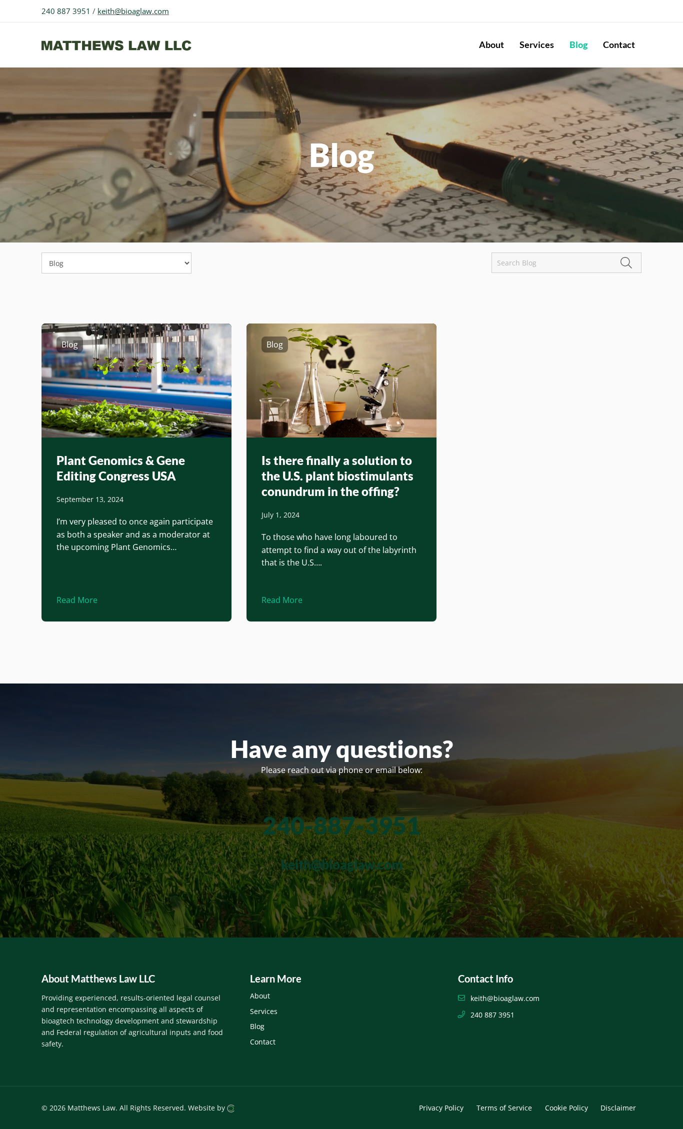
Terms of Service (504, 1107)
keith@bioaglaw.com (133, 11)
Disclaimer (618, 1107)
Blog (257, 1026)
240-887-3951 (341, 825)
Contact (263, 1041)
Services (264, 1011)
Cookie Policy (566, 1107)
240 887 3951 (66, 11)
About (260, 995)
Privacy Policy (441, 1107)
